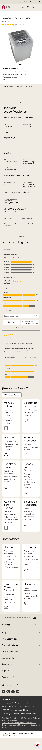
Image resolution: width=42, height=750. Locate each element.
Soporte (5, 670)
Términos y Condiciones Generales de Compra (19, 714)
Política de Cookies (27, 706)
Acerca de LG (8, 677)
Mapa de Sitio (7, 699)
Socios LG (29, 2)
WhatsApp (6, 624)
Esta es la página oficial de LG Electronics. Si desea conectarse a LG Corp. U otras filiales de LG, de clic (21, 725)
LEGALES (5, 710)
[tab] (8, 86)
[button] (23, 7)
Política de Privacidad (10, 706)
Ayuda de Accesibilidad (19, 710)
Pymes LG (22, 2)
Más (3, 80)
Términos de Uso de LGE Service (14, 703)
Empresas (36, 2)
